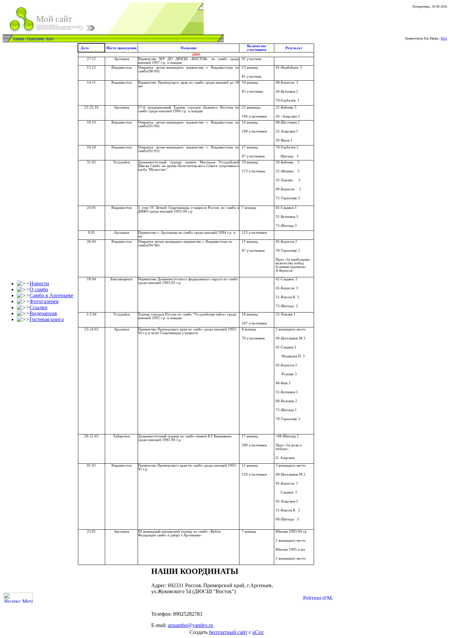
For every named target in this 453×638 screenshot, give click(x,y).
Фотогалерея (44, 301)
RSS (444, 38)
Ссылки (38, 307)
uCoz (258, 632)
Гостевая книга (47, 319)
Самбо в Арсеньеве (51, 295)
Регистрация (35, 38)
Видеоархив (43, 313)
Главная (18, 38)
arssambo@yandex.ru (190, 625)
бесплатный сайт (228, 632)
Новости (39, 283)
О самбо (39, 289)
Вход (50, 38)
